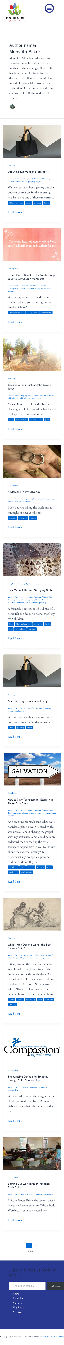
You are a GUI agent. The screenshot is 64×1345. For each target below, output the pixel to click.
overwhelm (38, 958)
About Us (17, 1298)
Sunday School (40, 288)
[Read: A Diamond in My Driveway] (32, 461)
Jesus (39, 398)
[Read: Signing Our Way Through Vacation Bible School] (32, 1153)
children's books (30, 398)
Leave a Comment (40, 286)
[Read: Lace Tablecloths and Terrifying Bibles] (32, 559)
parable (27, 501)
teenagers (32, 813)
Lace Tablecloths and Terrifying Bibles (31, 590)
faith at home (33, 602)
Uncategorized (13, 268)
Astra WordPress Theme (53, 1336)
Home (15, 1293)
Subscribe (55, 1285)
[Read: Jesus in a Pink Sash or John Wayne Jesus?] (32, 354)
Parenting (11, 165)
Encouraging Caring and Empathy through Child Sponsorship (28, 1078)
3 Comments (36, 499)
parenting (31, 181)
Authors (17, 1303)
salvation (25, 813)
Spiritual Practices (32, 584)
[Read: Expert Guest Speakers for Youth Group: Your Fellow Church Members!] (32, 244)
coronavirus (19, 501)
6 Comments (37, 708)
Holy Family (24, 958)
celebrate (11, 501)
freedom (16, 958)
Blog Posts (18, 1307)
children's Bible (17, 398)
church (24, 181)
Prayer (38, 181)
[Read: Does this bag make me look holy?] (32, 141)
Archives (17, 1312)
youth (39, 813)
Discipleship (12, 584)
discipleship (12, 813)
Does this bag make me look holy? (28, 171)
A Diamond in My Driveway (24, 491)
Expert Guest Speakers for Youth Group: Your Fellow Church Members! (32, 276)
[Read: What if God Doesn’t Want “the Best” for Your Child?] (32, 914)
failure (10, 958)
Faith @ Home (22, 602)
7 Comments (38, 955)
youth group (46, 813)
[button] (49, 8)
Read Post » (15, 212)
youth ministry (46, 312)
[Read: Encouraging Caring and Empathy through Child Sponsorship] (32, 1046)
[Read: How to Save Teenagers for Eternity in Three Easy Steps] (32, 769)
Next (32, 1250)
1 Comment (37, 179)
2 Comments (36, 597)
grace (19, 813)
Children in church (14, 181)
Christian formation (27, 288)
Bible (9, 398)
